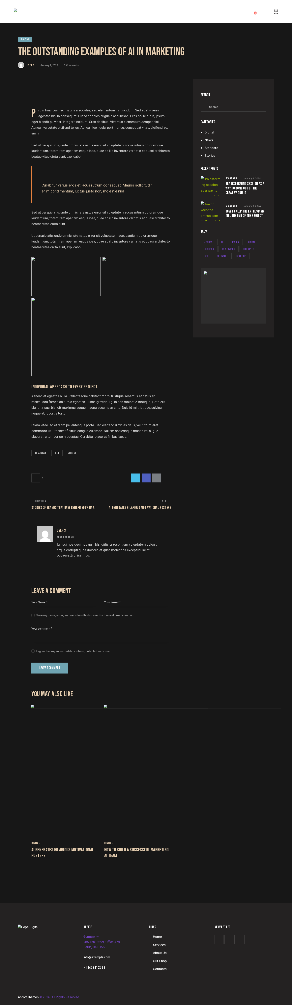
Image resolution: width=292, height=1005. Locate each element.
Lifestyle (248, 249)
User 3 (61, 530)
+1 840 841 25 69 (94, 968)
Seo (57, 453)
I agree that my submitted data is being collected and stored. (74, 651)
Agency (208, 242)
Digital (25, 39)
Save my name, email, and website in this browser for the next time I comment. (85, 615)
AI (222, 242)
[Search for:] (233, 107)
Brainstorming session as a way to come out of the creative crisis (244, 188)
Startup (72, 453)
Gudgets (209, 249)
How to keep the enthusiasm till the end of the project (244, 213)
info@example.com (96, 957)
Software (222, 256)
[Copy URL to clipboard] (166, 478)
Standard (211, 148)
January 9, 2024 (252, 178)
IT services (40, 453)
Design (235, 242)
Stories (210, 156)
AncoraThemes (28, 997)
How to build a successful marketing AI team (136, 852)
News (209, 140)
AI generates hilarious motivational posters (62, 852)
